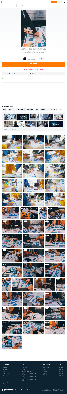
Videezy (4, 371)
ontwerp (43, 109)
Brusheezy (5, 367)
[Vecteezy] (2, 2)
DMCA (23, 369)
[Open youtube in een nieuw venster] (27, 389)
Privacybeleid (53, 390)
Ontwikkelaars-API (7, 377)
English (60, 367)
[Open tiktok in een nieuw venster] (23, 389)
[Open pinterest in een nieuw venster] (21, 389)
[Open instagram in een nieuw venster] (17, 389)
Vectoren (6, 2)
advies (4, 109)
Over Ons (44, 371)
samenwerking (29, 109)
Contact (43, 369)
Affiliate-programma (26, 371)
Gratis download (33, 64)
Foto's (13, 2)
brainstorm (11, 109)
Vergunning (24, 367)
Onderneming (6, 373)
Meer (32, 2)
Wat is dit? (11, 78)
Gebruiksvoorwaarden (45, 390)
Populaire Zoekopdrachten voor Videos (29, 380)
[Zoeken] (59, 5)
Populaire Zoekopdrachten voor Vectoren (29, 374)
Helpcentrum (45, 367)
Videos (19, 2)
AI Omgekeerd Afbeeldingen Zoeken (7, 379)
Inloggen (59, 2)
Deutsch (60, 373)
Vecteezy (5, 369)
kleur (37, 109)
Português (61, 371)
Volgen (41, 59)
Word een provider (44, 374)
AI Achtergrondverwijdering (9, 382)
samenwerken (20, 109)
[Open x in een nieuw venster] (25, 389)
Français (60, 375)
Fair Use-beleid (60, 390)
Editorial (26, 2)
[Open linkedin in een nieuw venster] (19, 389)
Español (60, 369)
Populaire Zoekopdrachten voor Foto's (29, 377)
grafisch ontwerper (52, 109)
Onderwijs (5, 375)
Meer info (5, 81)
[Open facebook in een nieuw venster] (15, 389)
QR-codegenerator (7, 383)
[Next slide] (62, 109)
